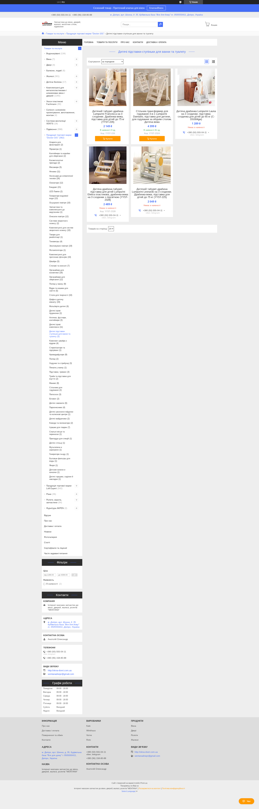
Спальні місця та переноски (57, 433)
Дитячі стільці (55, 443)
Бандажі (53, 187)
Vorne (89, 735)
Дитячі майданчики (58, 419)
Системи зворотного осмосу (58, 222)
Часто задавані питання (55, 553)
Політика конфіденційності (173, 788)
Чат (249, 801)
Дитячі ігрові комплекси (55, 325)
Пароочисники (55, 407)
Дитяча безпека (54, 82)
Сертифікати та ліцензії (55, 548)
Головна (88, 42)
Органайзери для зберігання (57, 278)
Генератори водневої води (58, 197)
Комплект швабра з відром (58, 342)
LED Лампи (54, 191)
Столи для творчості (58, 295)
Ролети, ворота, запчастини (54, 501)
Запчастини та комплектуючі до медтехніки (57, 209)
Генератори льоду (57, 454)
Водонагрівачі (53, 53)
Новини (47, 531)
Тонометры (54, 241)
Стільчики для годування (55, 388)
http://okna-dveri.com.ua (59, 670)
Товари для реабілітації (54, 235)
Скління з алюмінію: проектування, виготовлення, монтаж (60, 112)
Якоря (52, 465)
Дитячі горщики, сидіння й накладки (61, 477)
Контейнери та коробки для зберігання (59, 154)
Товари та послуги (55, 33)
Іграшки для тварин (58, 427)
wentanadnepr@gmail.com (61, 674)
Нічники (52, 171)
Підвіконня (51, 129)
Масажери (54, 167)
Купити (109, 138)
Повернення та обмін (52, 735)
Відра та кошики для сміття (58, 289)
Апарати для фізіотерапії (55, 143)
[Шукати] (160, 24)
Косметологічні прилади (56, 161)
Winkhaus (91, 730)
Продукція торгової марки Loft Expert (58, 487)
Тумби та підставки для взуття (60, 377)
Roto (88, 740)
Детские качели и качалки (57, 471)
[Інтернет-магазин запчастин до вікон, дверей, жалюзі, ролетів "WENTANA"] (47, 24)
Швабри (52, 261)
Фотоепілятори (56, 250)
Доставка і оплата (156, 42)
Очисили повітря (56, 216)
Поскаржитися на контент (150, 788)
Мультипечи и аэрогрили (55, 448)
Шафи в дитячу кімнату (56, 300)
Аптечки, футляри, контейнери (57, 318)
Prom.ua (143, 783)
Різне (48, 494)
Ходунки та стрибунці (59, 363)
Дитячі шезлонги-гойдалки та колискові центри (61, 413)
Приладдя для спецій (59, 438)
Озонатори (54, 183)
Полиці (52, 359)
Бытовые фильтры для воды (59, 459)
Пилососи (53, 394)
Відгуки (47, 515)
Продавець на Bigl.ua (130, 786)
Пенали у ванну (56, 367)
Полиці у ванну (56, 284)
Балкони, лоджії (54, 70)
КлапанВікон (156, 8)
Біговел (52, 399)
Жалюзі (50, 76)
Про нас (125, 42)
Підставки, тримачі (57, 372)
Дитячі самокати (56, 403)
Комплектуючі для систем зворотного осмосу (61, 229)
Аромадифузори (56, 354)
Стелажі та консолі (58, 266)
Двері (49, 65)
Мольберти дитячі (57, 306)
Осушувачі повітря (57, 203)
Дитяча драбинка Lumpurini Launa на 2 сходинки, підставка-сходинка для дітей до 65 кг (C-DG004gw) (196, 115)
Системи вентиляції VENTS (56, 122)
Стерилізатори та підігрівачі (57, 349)
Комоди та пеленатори (59, 423)
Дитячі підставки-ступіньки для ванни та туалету (59, 334)
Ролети (134, 735)
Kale (88, 726)
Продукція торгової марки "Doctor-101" (85, 33)
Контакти (138, 42)
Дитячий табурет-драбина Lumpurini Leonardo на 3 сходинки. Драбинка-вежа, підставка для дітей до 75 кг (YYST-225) (152, 193)
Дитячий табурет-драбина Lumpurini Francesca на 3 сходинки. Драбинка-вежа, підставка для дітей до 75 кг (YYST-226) (107, 116)
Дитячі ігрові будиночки (55, 312)
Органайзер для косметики (56, 271)
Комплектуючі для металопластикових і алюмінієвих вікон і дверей (56, 91)
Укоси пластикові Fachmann (54, 102)
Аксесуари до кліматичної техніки (61, 177)
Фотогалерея (50, 537)
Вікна (48, 59)
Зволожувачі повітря (58, 246)
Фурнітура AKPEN (55, 508)
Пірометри (54, 149)
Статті (47, 542)
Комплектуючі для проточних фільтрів (58, 255)
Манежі (52, 383)
